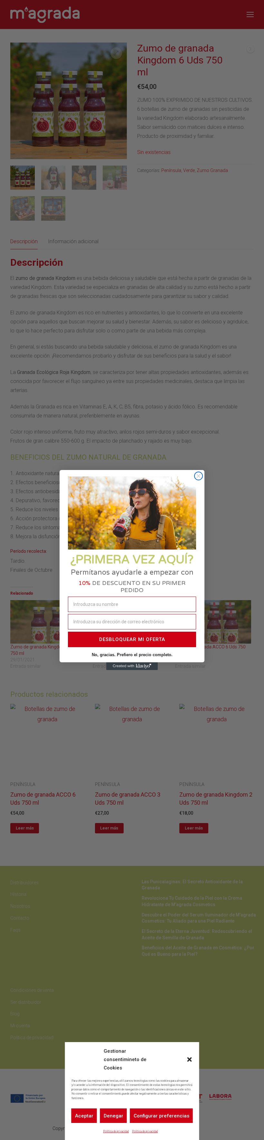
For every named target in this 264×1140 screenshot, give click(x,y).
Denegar (113, 1116)
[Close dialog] (198, 476)
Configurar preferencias (161, 1116)
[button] (189, 1059)
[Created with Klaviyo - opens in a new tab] (132, 666)
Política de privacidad (116, 1131)
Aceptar (84, 1116)
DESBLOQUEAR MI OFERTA (132, 639)
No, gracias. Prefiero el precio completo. (132, 654)
